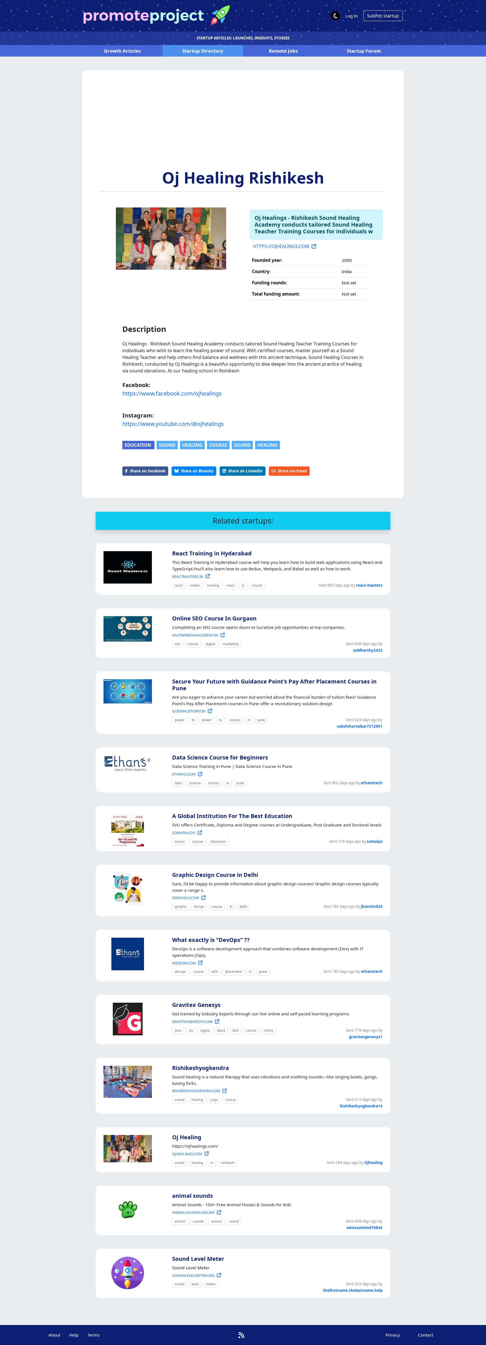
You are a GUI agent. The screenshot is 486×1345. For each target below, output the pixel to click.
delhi (243, 906)
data (178, 783)
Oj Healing (186, 1137)
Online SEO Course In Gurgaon (214, 618)
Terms (93, 1335)
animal (180, 1221)
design (199, 906)
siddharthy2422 (367, 650)
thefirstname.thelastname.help (352, 1290)
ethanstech (371, 782)
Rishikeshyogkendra (200, 1068)
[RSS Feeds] (241, 1335)
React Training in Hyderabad (212, 553)
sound (167, 445)
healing (192, 445)
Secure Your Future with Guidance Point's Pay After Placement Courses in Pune (274, 685)
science (195, 783)
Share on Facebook (147, 470)
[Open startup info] (126, 566)
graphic (180, 906)
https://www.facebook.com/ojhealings (172, 393)
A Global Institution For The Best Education (232, 816)
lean (178, 1030)
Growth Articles (122, 51)
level (195, 1284)
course (218, 445)
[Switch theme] (335, 15)
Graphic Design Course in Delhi (215, 875)
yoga (214, 1099)
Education (138, 445)
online (195, 585)
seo (177, 644)
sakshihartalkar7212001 (359, 726)
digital (210, 644)
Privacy (393, 1335)
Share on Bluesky (197, 470)
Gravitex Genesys (196, 1005)
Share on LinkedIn (245, 470)
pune (261, 720)
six (191, 1030)
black (221, 1030)
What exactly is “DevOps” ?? (211, 940)
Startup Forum (364, 51)
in (248, 720)
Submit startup (383, 16)
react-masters (369, 585)
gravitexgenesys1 (365, 1036)
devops (180, 971)
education (218, 841)
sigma (205, 1030)
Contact (425, 1335)
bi (193, 720)
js (243, 585)
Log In (351, 16)
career (180, 841)
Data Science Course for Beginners (220, 757)
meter (211, 1284)
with (214, 971)
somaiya (374, 841)
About (54, 1335)
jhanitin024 (371, 906)
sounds (198, 1221)
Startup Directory (202, 51)
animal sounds (192, 1195)
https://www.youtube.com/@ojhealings (173, 424)
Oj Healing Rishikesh (243, 177)
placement (233, 971)
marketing (230, 644)
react (179, 585)
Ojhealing (373, 1162)
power (179, 720)
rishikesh (227, 1162)
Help (73, 1335)
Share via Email (292, 470)
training (213, 585)
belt (235, 1030)
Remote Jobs (283, 51)
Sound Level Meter (198, 1259)
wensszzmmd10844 (364, 1227)
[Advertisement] (243, 125)
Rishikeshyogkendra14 (361, 1106)
